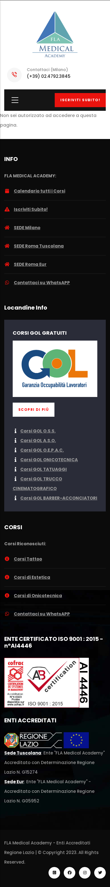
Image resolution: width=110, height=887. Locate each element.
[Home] (55, 35)
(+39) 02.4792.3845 (49, 76)
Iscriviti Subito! (80, 100)
